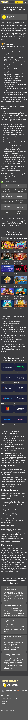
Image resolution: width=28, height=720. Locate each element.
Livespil (11, 238)
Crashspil (18, 238)
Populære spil (3, 238)
